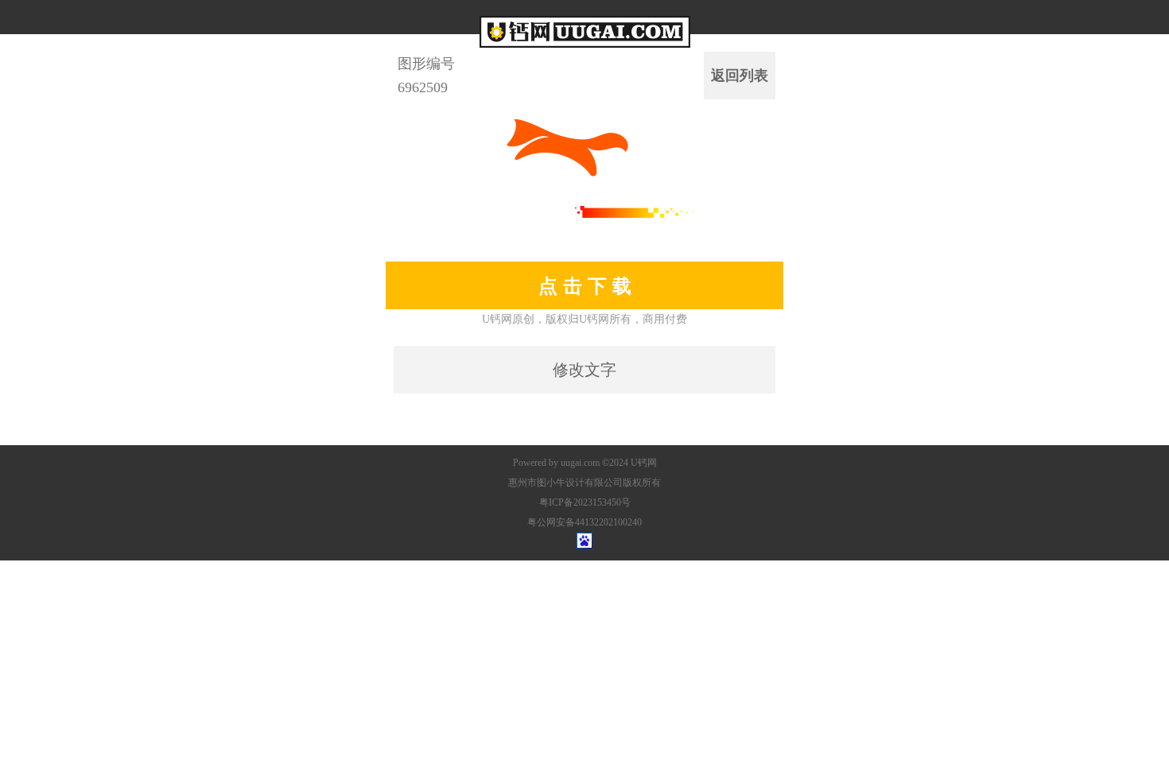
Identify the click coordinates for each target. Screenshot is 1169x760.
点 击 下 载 (584, 286)
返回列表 (739, 75)
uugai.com (580, 462)
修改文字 (584, 370)
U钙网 (644, 462)
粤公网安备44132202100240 (584, 522)
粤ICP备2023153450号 (585, 502)
